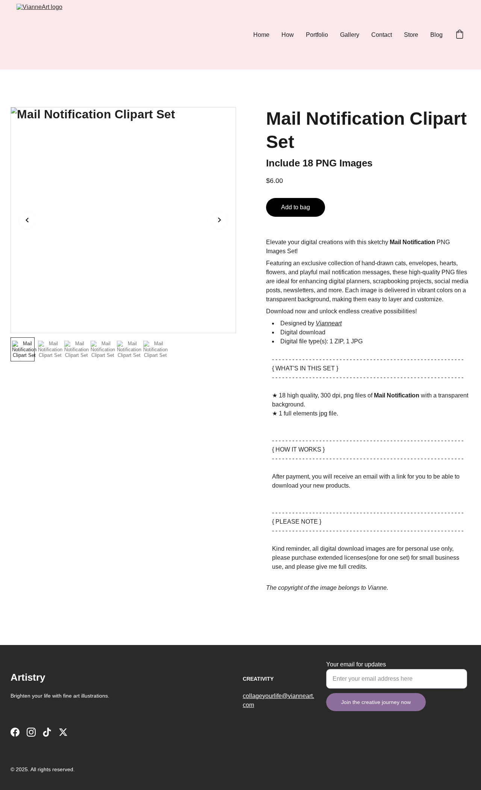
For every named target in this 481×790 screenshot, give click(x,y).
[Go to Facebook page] (15, 732)
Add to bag (295, 207)
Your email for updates (356, 664)
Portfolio (317, 35)
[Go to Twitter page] (63, 732)
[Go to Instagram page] (31, 732)
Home (261, 35)
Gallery (349, 35)
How (287, 35)
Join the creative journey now (376, 702)
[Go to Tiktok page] (46, 732)
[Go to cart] (459, 35)
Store (411, 35)
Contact (381, 35)
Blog (436, 35)
